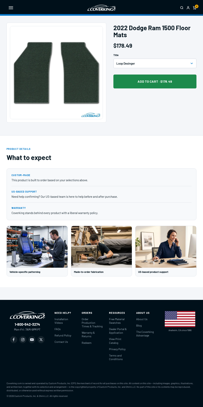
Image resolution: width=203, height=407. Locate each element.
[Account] (188, 8)
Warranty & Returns (88, 334)
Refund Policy (63, 335)
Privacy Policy (117, 349)
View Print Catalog (115, 340)
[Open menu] (11, 7)
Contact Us (61, 341)
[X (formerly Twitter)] (41, 339)
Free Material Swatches (116, 320)
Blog (139, 325)
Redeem (87, 342)
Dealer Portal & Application (118, 330)
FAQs (58, 329)
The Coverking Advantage (145, 333)
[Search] (182, 8)
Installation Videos (61, 320)
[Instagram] (22, 339)
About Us (141, 319)
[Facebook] (13, 339)
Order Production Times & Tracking (92, 322)
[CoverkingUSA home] (101, 8)
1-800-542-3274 (27, 324)
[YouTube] (31, 339)
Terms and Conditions (116, 357)
